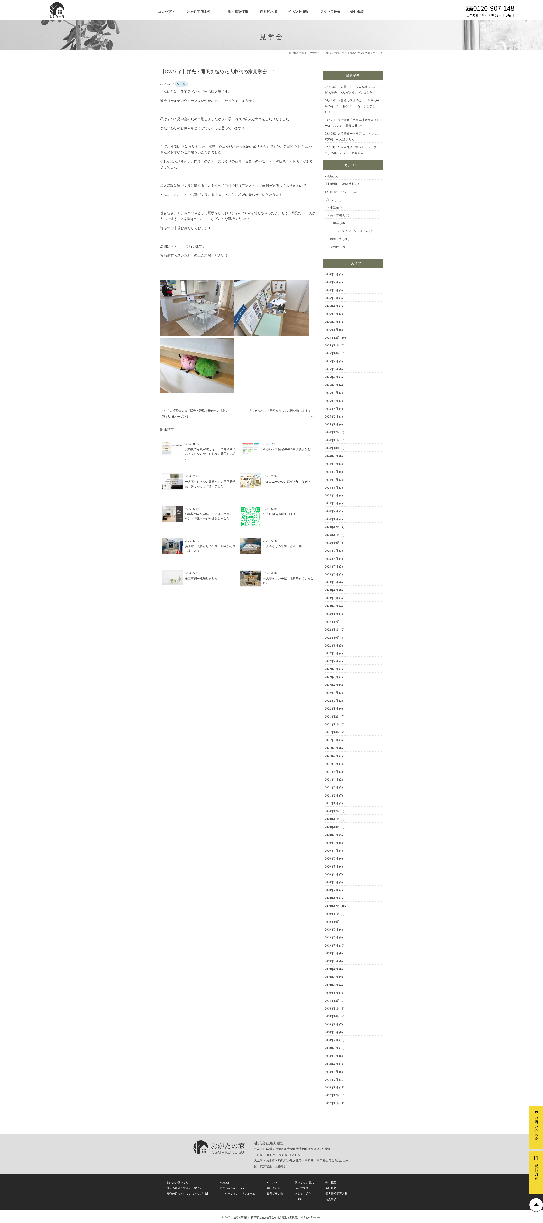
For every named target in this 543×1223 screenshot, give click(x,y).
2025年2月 (331, 416)
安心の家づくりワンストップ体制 (187, 1193)
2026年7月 (331, 282)
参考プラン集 (275, 1193)
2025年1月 (331, 424)
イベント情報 (298, 11)
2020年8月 (331, 842)
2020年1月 (331, 898)
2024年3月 (331, 503)
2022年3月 (331, 692)
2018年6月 (331, 1048)
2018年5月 (331, 1056)
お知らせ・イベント (338, 192)
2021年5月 (331, 771)
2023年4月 (331, 590)
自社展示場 (268, 11)
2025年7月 (331, 377)
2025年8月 (331, 369)
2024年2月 (331, 511)
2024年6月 (331, 479)
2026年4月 (331, 306)
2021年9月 (331, 740)
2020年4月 (331, 874)
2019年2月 (331, 985)
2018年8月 (331, 1032)
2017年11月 (332, 1103)
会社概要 (357, 11)
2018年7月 (331, 1040)
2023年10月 (332, 542)
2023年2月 (331, 606)
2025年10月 (332, 353)
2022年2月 (331, 700)
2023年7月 (331, 566)
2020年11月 (332, 819)
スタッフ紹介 (330, 11)
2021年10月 (332, 732)
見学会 (334, 223)
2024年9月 (331, 456)
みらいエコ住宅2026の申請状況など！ (288, 449)
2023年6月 (331, 574)
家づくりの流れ (304, 1182)
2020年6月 (331, 858)
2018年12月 (332, 1000)
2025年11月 (332, 345)
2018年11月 (332, 1008)
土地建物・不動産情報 (340, 184)
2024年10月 (332, 448)
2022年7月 (331, 661)
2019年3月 (331, 977)
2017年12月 (332, 1095)
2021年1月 (331, 803)
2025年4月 (331, 401)
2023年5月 (331, 582)
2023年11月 (332, 535)
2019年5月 (331, 961)
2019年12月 (332, 906)
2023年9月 (331, 550)
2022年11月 (332, 629)
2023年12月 (332, 527)
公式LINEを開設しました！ (281, 514)
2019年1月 (331, 992)
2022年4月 (331, 685)
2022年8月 (331, 653)
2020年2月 (331, 890)
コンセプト (166, 11)
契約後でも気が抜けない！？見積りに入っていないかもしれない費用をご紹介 (210, 454)
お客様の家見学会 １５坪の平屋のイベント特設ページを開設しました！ (352, 106)
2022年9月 (331, 645)
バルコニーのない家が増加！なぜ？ (287, 481)
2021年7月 (331, 756)
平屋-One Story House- (232, 1188)
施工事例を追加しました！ (203, 578)
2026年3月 (331, 314)
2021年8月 (331, 748)
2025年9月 (331, 361)
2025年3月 (331, 408)
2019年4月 (331, 969)
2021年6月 (331, 764)
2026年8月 (331, 274)
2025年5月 (331, 392)
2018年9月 (331, 1024)
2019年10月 (332, 921)
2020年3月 (331, 882)
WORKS (224, 1182)
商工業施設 (337, 215)
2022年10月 (332, 637)
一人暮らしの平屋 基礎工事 (282, 546)
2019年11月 (332, 914)
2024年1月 (331, 519)
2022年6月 (331, 669)
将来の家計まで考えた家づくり (186, 1188)
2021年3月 (331, 787)
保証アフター (303, 1188)
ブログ (329, 200)
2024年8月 (331, 464)
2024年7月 (331, 471)
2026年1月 (331, 329)
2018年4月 (331, 1064)
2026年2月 (331, 322)
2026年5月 (331, 298)
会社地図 (330, 1188)
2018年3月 (331, 1071)
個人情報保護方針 (336, 1193)
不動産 (329, 176)
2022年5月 (331, 677)
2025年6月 (331, 385)
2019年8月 (331, 937)
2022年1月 (331, 708)
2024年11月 (332, 440)
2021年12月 (332, 716)
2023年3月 (331, 598)
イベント (272, 1182)
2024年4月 (331, 495)
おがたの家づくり (178, 1182)
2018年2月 (331, 1079)
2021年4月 (331, 779)
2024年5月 (331, 487)
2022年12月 (332, 621)
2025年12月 (332, 337)
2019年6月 (331, 953)
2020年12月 (332, 811)
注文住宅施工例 (199, 11)
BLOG (298, 1199)
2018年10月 (332, 1016)
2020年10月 (332, 827)
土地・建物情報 (236, 11)
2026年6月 (331, 290)
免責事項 (330, 1199)
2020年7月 (331, 850)
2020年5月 (331, 866)
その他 (334, 246)
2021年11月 (332, 724)
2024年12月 (332, 432)
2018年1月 (331, 1087)
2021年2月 (331, 795)
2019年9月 (331, 929)
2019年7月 (331, 945)
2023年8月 (331, 558)
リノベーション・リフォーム (349, 231)
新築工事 (336, 239)
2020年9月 (331, 835)
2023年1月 (331, 614)
